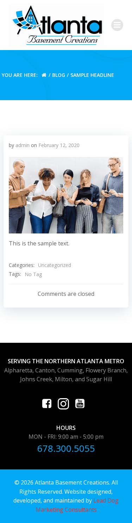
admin (22, 145)
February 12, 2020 (59, 145)
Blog (58, 75)
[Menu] (117, 25)
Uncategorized (54, 265)
